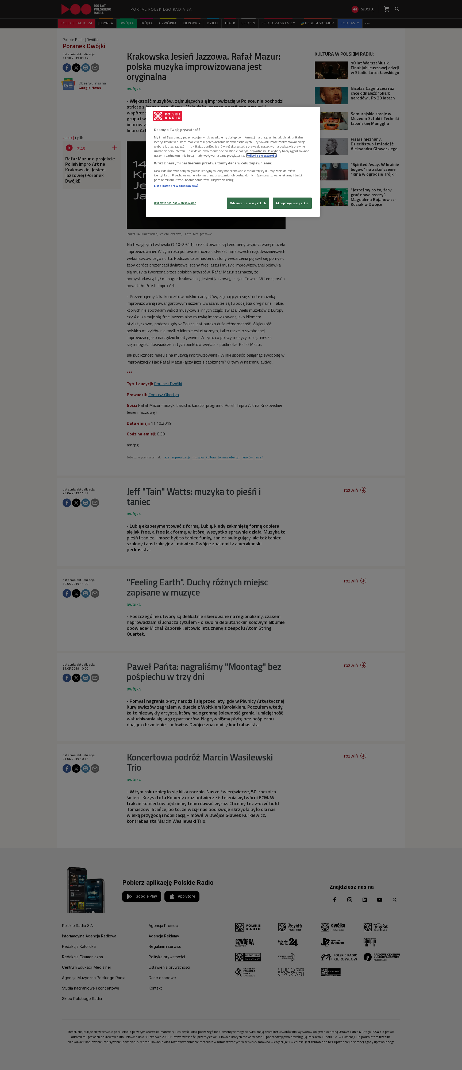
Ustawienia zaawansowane (175, 202)
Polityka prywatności (261, 155)
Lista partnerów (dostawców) (176, 185)
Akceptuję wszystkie (292, 203)
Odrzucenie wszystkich (248, 203)
